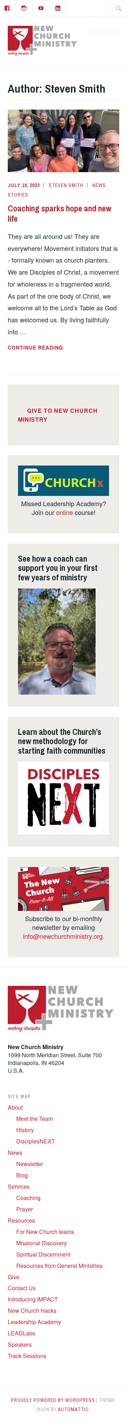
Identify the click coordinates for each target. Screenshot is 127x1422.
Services (19, 1186)
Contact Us (22, 1288)
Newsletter (29, 1164)
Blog (22, 1175)
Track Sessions (27, 1356)
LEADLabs (21, 1333)
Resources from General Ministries (59, 1266)
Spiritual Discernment (43, 1254)
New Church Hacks (32, 1310)
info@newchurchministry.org (63, 936)
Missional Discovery (41, 1243)
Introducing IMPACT (33, 1299)
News (99, 185)
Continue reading (50, 348)
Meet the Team (34, 1118)
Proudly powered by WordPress (53, 1400)
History (25, 1130)
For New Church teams (45, 1232)
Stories (18, 195)
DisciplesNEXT (35, 1141)
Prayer (24, 1209)
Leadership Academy (34, 1322)
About (15, 1107)
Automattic (73, 1409)
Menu (106, 31)
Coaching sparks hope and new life (59, 213)
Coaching (28, 1198)
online (64, 512)
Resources (21, 1220)
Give (13, 1277)
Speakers (20, 1344)
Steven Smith (66, 185)
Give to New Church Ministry (58, 414)
